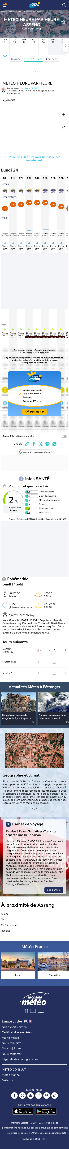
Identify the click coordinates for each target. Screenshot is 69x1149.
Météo (3, 11)
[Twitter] (22, 1095)
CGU (33, 1122)
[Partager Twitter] (41, 444)
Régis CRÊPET (32, 88)
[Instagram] (38, 1095)
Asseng (40, 11)
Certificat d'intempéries (17, 1032)
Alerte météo (10, 1038)
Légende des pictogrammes (20, 1059)
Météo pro (8, 1080)
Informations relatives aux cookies (21, 1127)
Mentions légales (19, 1122)
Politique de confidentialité (54, 1127)
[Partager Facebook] (34, 444)
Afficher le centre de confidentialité (48, 1133)
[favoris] (63, 22)
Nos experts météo (14, 1027)
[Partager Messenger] (47, 444)
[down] (34, 809)
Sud (19, 11)
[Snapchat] (30, 1095)
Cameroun (12, 11)
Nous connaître (11, 1043)
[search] (64, 4)
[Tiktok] (54, 1095)
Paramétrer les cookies (17, 1133)
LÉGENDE (11, 100)
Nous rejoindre (11, 1048)
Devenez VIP (37, 411)
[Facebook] (14, 1095)
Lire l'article (54, 890)
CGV (41, 1122)
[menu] (5, 4)
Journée (16, 59)
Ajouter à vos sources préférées (36, 452)
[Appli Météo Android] (46, 1111)
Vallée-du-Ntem (29, 11)
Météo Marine (11, 1075)
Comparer (52, 59)
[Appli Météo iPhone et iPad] (23, 1111)
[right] (65, 45)
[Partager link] (27, 444)
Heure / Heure (33, 59)
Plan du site (52, 1122)
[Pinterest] (46, 1095)
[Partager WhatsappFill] (54, 444)
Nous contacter (11, 1054)
